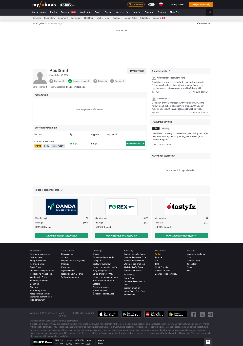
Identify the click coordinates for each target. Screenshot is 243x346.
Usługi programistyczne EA (105, 267)
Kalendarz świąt (37, 264)
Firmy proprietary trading (104, 257)
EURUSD (59, 340)
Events (101, 340)
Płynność (34, 287)
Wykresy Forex (67, 270)
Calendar (37, 18)
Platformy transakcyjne (103, 280)
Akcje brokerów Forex (133, 267)
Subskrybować (133, 143)
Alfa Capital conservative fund (171, 78)
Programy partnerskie (102, 270)
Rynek (98, 12)
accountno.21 (163, 98)
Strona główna (39, 12)
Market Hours (103, 18)
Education (145, 18)
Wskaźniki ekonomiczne (41, 297)
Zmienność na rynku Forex (42, 270)
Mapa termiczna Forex (40, 294)
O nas (189, 267)
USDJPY (59, 343)
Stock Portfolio (161, 267)
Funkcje (158, 257)
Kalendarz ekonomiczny (41, 254)
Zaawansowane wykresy (166, 274)
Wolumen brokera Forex (134, 264)
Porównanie (129, 294)
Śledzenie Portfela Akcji (103, 294)
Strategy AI (85, 12)
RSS (157, 264)
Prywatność (48, 313)
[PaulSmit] (154, 78)
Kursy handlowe (100, 290)
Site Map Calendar (84, 313)
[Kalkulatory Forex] (208, 342)
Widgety (158, 254)
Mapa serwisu (62, 314)
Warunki (34, 313)
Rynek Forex (35, 267)
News (100, 343)
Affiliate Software (162, 270)
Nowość (137, 12)
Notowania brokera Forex (135, 257)
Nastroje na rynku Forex (72, 274)
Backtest (68, 12)
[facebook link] (193, 314)
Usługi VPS (98, 261)
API (156, 261)
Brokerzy (162, 12)
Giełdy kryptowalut (101, 287)
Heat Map (88, 18)
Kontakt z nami (193, 261)
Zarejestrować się (201, 4)
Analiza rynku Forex (39, 280)
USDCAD (79, 343)
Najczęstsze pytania (196, 254)
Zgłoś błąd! (192, 264)
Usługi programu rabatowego (106, 277)
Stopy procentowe (38, 261)
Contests (158, 18)
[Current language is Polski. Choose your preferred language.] (161, 4)
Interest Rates (130, 18)
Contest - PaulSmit (44, 141)
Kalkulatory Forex (38, 290)
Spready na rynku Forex (134, 254)
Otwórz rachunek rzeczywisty (61, 235)
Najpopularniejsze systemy (73, 261)
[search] (211, 12)
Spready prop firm (132, 288)
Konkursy (65, 267)
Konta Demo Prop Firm (134, 291)
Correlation (76, 18)
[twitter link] (202, 314)
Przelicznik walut (37, 300)
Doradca (96, 284)
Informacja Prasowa (133, 270)
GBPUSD (79, 340)
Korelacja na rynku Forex (41, 274)
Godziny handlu (37, 257)
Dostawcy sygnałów (102, 264)
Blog (189, 270)
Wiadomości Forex (38, 277)
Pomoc (190, 257)
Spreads (117, 18)
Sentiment (63, 18)
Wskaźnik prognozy (70, 277)
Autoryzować (177, 4)
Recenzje (149, 12)
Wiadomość (138, 70)
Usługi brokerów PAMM (103, 274)
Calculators (49, 18)
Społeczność (122, 12)
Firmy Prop (175, 12)
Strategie (65, 264)
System (108, 12)
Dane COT (34, 284)
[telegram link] (210, 314)
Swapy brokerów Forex (134, 261)
